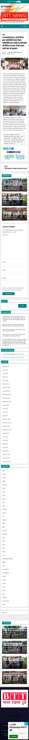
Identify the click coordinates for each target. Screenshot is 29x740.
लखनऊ (4, 583)
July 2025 (5, 408)
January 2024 (6, 458)
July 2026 (5, 370)
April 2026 (5, 380)
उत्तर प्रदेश (4, 484)
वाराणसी (4, 590)
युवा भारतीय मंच (5, 569)
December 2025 (6, 394)
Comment (5, 235)
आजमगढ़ (4, 477)
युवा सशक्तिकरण (5, 573)
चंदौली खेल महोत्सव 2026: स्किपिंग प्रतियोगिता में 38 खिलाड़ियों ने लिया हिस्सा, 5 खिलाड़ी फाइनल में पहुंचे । (13, 185)
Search (4, 301)
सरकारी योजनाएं (5, 601)
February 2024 (6, 454)
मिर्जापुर (3, 562)
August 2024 (5, 433)
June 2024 (5, 440)
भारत (3, 555)
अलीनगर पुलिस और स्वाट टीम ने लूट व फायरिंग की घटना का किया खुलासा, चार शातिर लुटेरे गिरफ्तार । (13, 214)
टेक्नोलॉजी (4, 509)
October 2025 (6, 398)
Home (2, 730)
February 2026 (6, 387)
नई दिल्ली (4, 520)
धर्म (3, 516)
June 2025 (5, 412)
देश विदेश (4, 513)
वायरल (3, 587)
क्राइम (3, 495)
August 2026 (5, 366)
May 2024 (5, 444)
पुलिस (3, 527)
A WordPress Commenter (9, 357)
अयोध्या (3, 474)
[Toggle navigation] (27, 26)
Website (4, 278)
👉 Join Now (13, 736)
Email (4, 270)
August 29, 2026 (9, 632)
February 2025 (6, 419)
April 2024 (5, 447)
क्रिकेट (3, 499)
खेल (3, 502)
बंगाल (3, 537)
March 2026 (5, 384)
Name (4, 262)
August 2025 (5, 405)
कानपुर (3, 488)
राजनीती (4, 576)
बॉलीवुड (4, 551)
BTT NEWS (6, 6)
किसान (3, 492)
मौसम (3, 565)
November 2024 (6, 422)
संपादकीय (4, 597)
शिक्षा (3, 594)
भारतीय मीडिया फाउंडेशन (7, 558)
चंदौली (3, 34)
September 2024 (6, 429)
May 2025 (5, 415)
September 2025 (6, 401)
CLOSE (26, 723)
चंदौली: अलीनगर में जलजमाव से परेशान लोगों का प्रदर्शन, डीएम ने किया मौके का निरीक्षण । (13, 199)
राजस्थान (4, 580)
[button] (21, 26)
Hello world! (21, 354)
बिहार (3, 548)
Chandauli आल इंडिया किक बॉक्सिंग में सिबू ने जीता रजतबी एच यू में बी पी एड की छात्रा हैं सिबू (9, 157)
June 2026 (5, 373)
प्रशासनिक (4, 534)
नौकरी (3, 523)
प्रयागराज (4, 530)
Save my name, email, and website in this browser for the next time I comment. (12, 289)
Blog (3, 470)
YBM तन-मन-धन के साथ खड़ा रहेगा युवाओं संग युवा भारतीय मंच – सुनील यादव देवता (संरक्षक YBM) (19, 157)
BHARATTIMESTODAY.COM (15, 52)
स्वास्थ (3, 604)
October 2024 (6, 426)
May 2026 (5, 377)
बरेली (3, 541)
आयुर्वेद (3, 481)
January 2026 (6, 391)
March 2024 (5, 451)
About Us (6, 730)
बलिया (3, 544)
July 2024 (5, 436)
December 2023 (6, 461)
